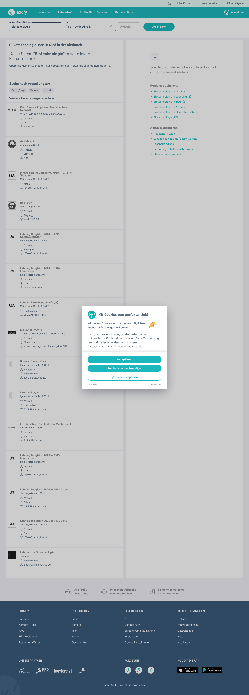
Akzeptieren (124, 359)
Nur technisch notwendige (124, 368)
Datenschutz (93, 384)
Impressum (156, 384)
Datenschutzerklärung (101, 346)
